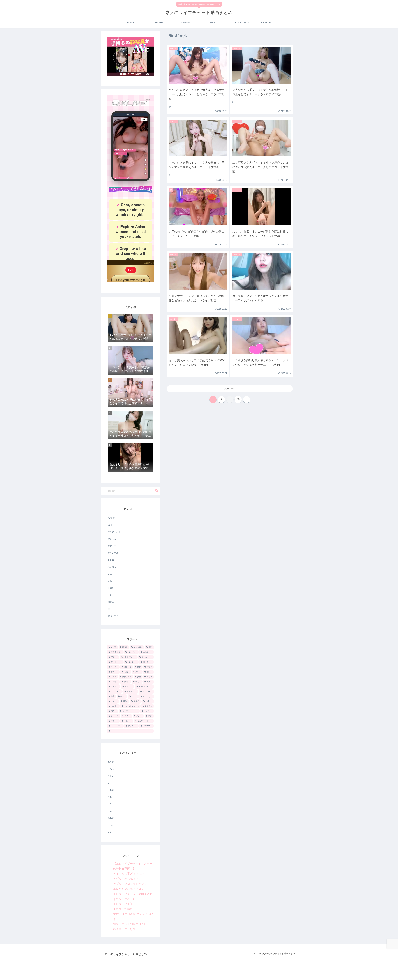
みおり (111, 818)
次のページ (229, 388)
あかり (111, 762)
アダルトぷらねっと (125, 878)
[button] (156, 490)
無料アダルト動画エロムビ (130, 924)
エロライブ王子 (123, 903)
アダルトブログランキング (130, 883)
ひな (110, 804)
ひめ (110, 811)
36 (238, 399)
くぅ (110, 783)
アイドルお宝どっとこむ (128, 873)
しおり (111, 790)
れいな (111, 825)
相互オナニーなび (124, 929)
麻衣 (110, 832)
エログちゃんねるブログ (128, 888)
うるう (111, 769)
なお (110, 797)
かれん (111, 776)
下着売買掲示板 (123, 909)
